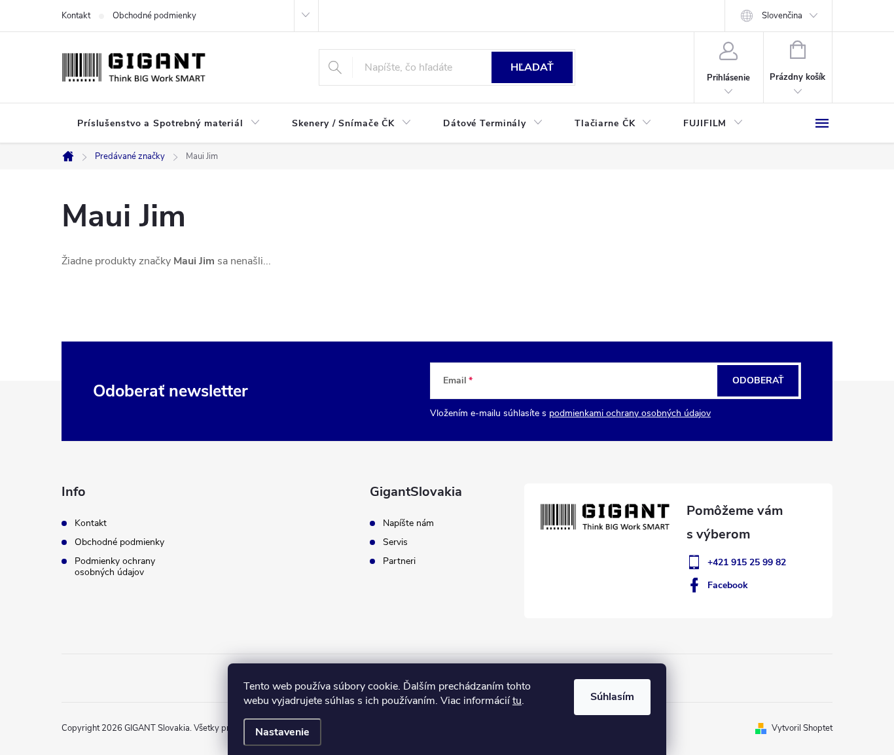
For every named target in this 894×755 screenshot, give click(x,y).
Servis (395, 542)
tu (517, 701)
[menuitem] (169, 123)
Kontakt (76, 16)
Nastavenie (282, 732)
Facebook (727, 585)
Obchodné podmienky (154, 16)
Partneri (399, 561)
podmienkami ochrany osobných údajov (630, 413)
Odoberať (758, 380)
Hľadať (532, 67)
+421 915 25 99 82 (746, 562)
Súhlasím (612, 697)
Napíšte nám (408, 523)
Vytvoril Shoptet (802, 728)
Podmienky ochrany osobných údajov (115, 566)
